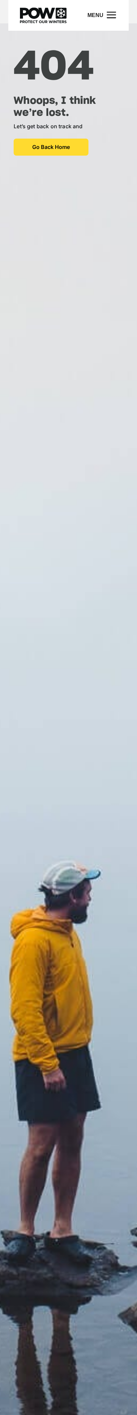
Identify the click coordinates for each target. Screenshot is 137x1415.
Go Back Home (51, 147)
